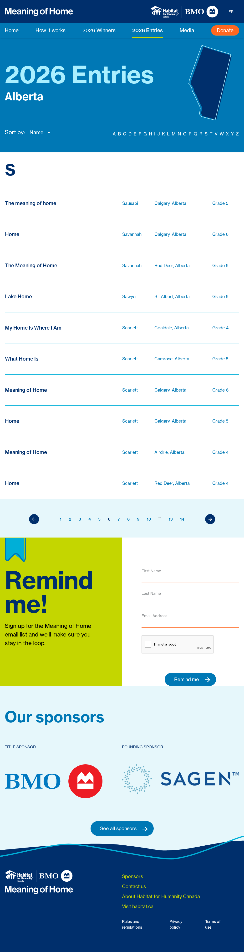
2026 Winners (99, 30)
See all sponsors (119, 828)
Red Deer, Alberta (172, 265)
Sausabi (130, 203)
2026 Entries (147, 30)
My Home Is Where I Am (33, 328)
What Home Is (21, 359)
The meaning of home (30, 203)
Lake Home (18, 296)
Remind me (187, 679)
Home (12, 30)
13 (171, 519)
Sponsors (132, 876)
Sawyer (129, 296)
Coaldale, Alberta (171, 328)
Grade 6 (220, 234)
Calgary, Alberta (170, 203)
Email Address (154, 615)
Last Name (151, 593)
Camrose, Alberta (171, 359)
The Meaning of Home (31, 265)
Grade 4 (220, 328)
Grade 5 (220, 203)
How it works (51, 30)
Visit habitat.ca (137, 906)
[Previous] (34, 519)
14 (182, 519)
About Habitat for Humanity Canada (161, 896)
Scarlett (130, 328)
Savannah (132, 234)
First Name (151, 571)
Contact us (134, 886)
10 (149, 519)
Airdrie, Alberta (169, 452)
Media (187, 30)
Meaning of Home (26, 390)
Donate (225, 30)
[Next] (210, 519)
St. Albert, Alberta (172, 296)
